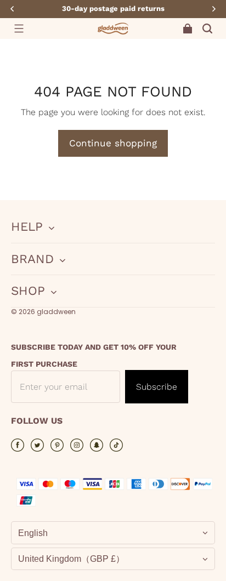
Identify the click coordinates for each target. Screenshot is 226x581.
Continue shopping (113, 143)
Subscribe (156, 386)
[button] (18, 28)
